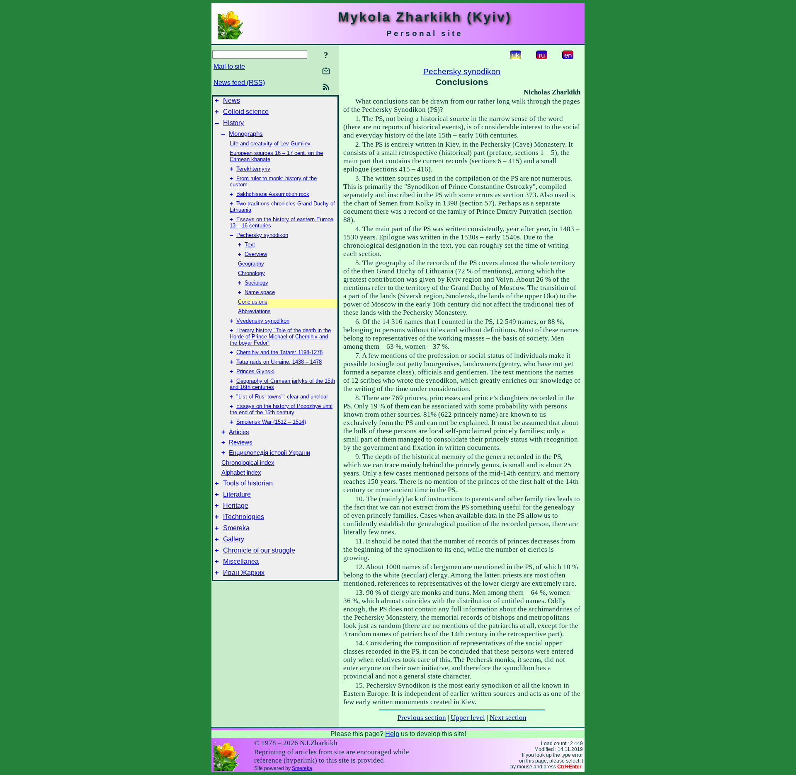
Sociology (256, 283)
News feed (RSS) (239, 82)
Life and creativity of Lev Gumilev (270, 143)
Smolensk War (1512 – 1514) (271, 422)
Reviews (240, 442)
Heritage (235, 505)
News (231, 100)
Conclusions (252, 302)
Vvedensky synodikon (262, 321)
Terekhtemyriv (253, 169)
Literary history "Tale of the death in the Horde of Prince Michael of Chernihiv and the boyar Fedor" (280, 336)
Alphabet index (241, 472)
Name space (260, 292)
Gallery (233, 539)
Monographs (246, 133)
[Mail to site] (326, 70)
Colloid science (246, 111)
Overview (256, 254)
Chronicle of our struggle (259, 550)
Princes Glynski (255, 371)
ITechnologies (243, 516)
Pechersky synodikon (262, 235)
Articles (239, 432)
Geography (251, 264)
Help (392, 733)
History (233, 122)
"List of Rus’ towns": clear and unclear (282, 397)
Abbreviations (254, 311)
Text (250, 244)
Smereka (236, 527)
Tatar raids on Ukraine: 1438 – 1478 (279, 362)
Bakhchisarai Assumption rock (272, 194)
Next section (508, 718)
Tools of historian (248, 483)
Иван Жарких (244, 572)
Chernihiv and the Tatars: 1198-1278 (279, 352)
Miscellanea (241, 561)
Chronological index (247, 462)
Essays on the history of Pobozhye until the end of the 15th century (281, 409)
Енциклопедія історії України (269, 452)
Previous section (422, 718)
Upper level (468, 718)
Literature (237, 494)
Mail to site (229, 66)
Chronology (251, 273)
